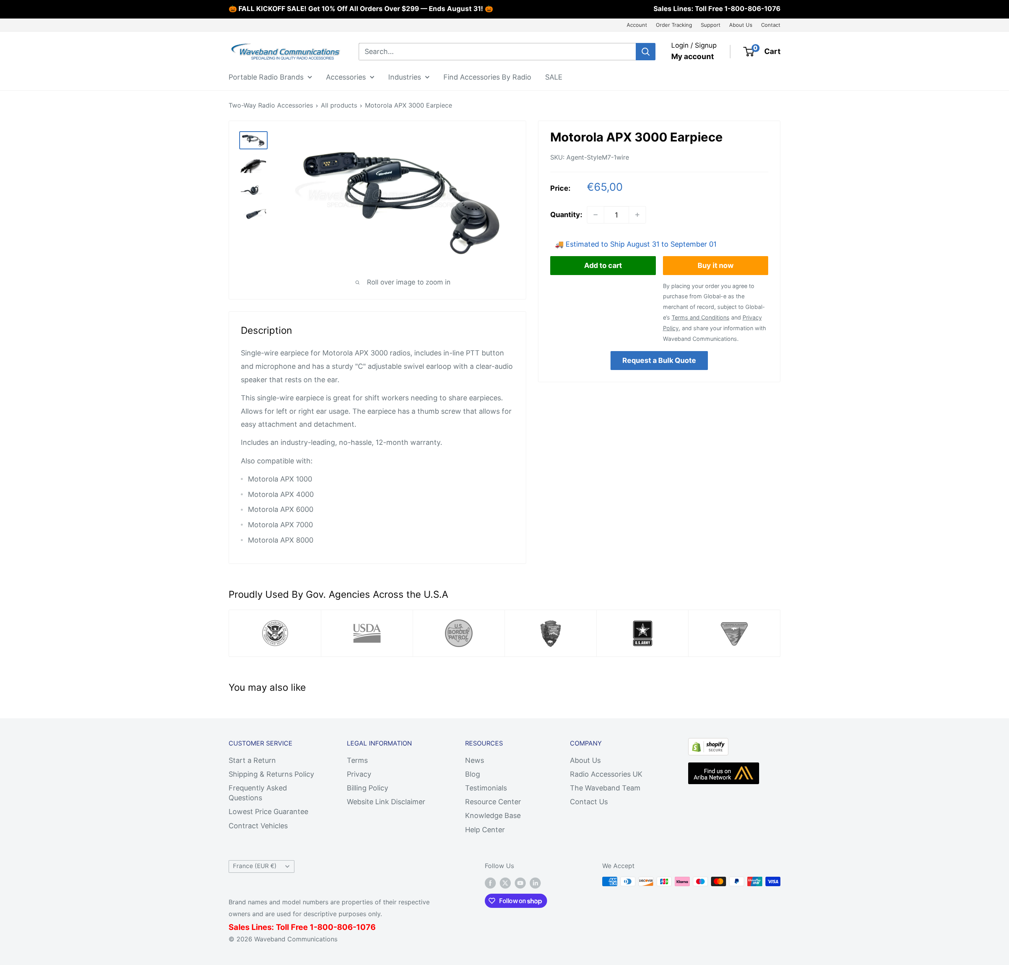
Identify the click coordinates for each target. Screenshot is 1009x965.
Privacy (359, 774)
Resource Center (493, 802)
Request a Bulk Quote (659, 360)
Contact (770, 25)
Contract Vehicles (258, 826)
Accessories (346, 77)
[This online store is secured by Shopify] (708, 744)
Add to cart (603, 265)
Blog (472, 774)
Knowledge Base (493, 815)
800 (325, 927)
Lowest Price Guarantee (268, 811)
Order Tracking (674, 25)
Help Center (485, 830)
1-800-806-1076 (752, 9)
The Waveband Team (605, 788)
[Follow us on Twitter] (505, 883)
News (474, 760)
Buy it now (715, 265)
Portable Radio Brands (266, 77)
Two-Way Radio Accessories (271, 105)
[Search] (645, 51)
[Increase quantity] (637, 214)
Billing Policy (367, 788)
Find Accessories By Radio (487, 77)
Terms (357, 760)
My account (692, 56)
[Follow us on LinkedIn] (535, 883)
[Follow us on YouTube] (520, 883)
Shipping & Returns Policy (271, 774)
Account (637, 25)
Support (710, 25)
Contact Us (589, 802)
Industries (404, 77)
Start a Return (252, 760)
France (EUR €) (255, 866)
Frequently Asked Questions (258, 793)
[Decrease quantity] (595, 214)
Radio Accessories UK (606, 774)
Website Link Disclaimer (386, 802)
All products (339, 105)
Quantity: (566, 214)
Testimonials (486, 788)
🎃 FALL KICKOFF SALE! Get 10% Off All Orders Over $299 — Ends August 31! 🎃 (361, 9)
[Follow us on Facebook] (490, 883)
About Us (740, 25)
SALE (553, 77)
